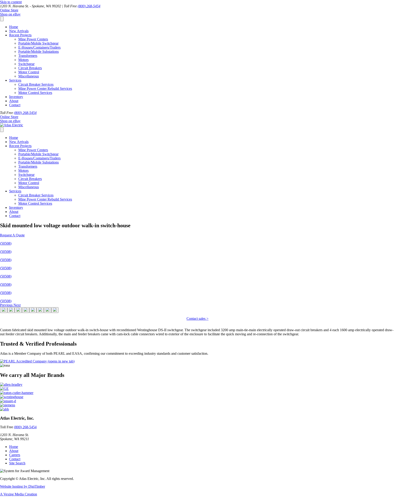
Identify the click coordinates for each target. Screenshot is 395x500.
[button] (12, 235)
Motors (23, 60)
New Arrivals (19, 31)
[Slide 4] (25, 310)
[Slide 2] (11, 310)
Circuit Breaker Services (35, 84)
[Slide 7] (47, 310)
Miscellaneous (28, 76)
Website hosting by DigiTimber (22, 486)
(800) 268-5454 (89, 6)
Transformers (27, 56)
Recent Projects (20, 35)
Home (13, 27)
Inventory (16, 97)
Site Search (17, 463)
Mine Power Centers (33, 39)
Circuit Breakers (30, 68)
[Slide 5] (33, 310)
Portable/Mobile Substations (38, 51)
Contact (14, 105)
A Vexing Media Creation (18, 494)
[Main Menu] (2, 18)
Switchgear (26, 64)
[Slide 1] (3, 310)
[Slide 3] (18, 310)
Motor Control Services (35, 93)
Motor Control (28, 72)
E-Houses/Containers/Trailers (39, 47)
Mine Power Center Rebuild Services (45, 88)
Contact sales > (197, 318)
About (13, 101)
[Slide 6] (40, 310)
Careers (14, 455)
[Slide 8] (55, 310)
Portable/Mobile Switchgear (38, 43)
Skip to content (11, 2)
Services (15, 80)
